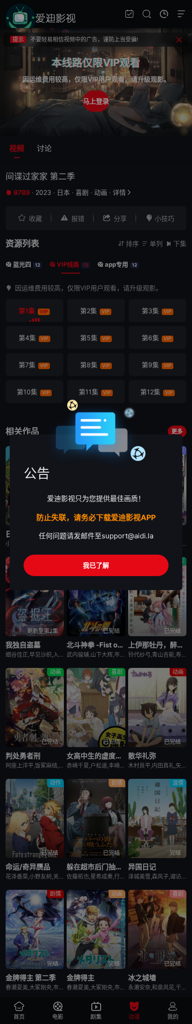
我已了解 (96, 565)
